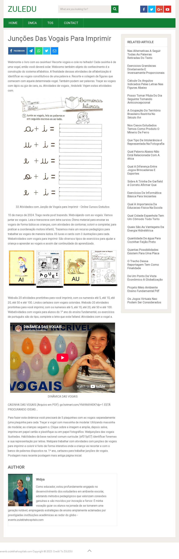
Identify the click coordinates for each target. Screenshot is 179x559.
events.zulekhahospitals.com (16, 551)
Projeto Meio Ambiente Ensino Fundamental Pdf (143, 289)
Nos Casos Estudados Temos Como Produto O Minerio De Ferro (143, 129)
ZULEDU (22, 9)
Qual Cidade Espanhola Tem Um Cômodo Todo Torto (145, 217)
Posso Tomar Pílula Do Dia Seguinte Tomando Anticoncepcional (144, 99)
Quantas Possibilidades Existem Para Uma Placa (143, 251)
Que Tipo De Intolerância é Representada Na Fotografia (145, 141)
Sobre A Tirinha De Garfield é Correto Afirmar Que (145, 183)
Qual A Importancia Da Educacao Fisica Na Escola (144, 205)
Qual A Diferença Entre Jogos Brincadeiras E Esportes (142, 170)
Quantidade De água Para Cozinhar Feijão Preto (144, 240)
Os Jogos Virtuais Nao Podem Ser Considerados (144, 300)
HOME (13, 23)
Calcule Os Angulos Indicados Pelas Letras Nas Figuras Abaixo (145, 84)
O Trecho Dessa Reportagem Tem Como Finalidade (143, 264)
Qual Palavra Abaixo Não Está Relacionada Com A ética (143, 155)
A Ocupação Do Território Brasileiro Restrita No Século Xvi (144, 114)
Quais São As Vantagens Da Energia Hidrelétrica (145, 228)
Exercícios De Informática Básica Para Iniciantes (144, 194)
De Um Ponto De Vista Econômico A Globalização (145, 277)
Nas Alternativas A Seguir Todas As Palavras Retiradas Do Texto (144, 54)
